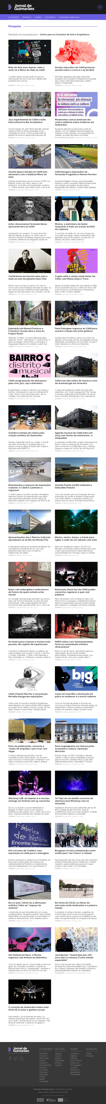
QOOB (46, 1092)
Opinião (39, 17)
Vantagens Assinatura (70, 17)
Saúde (42, 1079)
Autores (58, 1058)
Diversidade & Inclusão (37, 20)
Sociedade (43, 1081)
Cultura (42, 1061)
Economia (43, 1070)
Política (42, 1077)
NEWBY (65, 1092)
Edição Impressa (16, 20)
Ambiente (43, 1054)
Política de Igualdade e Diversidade (75, 1072)
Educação (43, 1072)
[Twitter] (16, 1058)
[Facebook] (10, 1058)
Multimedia (51, 17)
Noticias (58, 1063)
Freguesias (43, 1074)
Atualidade (14, 17)
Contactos (74, 1054)
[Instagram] (22, 1058)
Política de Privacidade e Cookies (76, 1065)
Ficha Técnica (76, 1061)
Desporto (27, 17)
